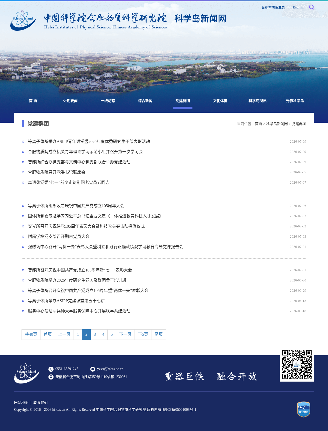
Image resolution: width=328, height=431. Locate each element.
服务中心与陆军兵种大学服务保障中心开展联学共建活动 (79, 311)
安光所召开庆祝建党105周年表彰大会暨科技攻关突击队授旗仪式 (86, 226)
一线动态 (108, 101)
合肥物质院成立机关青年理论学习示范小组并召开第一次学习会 (85, 152)
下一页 (125, 334)
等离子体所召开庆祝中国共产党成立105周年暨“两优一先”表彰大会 (88, 290)
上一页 (64, 334)
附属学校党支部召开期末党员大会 (58, 236)
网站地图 (21, 403)
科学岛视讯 (257, 101)
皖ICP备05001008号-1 (179, 410)
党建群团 (183, 101)
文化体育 (220, 101)
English (298, 7)
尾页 (159, 334)
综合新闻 (145, 101)
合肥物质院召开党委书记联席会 (56, 172)
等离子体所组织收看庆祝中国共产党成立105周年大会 (76, 206)
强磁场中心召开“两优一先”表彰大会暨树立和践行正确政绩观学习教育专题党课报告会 (105, 247)
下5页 (143, 334)
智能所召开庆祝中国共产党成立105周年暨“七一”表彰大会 (80, 270)
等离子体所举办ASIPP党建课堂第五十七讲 (66, 301)
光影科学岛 (295, 101)
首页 (258, 124)
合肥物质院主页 (273, 7)
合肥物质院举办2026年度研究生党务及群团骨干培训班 (77, 280)
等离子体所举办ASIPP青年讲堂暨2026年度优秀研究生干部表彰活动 (89, 141)
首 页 (33, 101)
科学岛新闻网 (277, 124)
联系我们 (40, 403)
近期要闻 (70, 101)
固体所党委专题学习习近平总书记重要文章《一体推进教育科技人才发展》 (95, 216)
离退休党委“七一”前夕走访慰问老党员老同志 (68, 182)
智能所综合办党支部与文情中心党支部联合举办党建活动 (79, 162)
